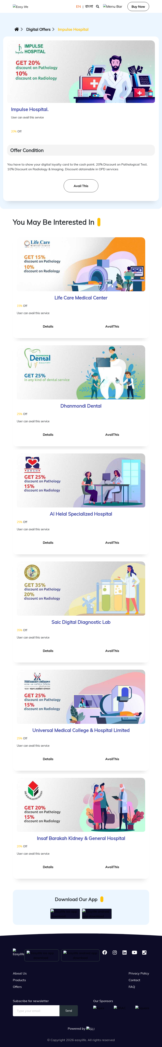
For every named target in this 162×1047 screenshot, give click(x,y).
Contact (134, 980)
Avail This (81, 186)
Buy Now (138, 6)
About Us (20, 973)
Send (68, 1011)
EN (78, 6)
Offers (17, 987)
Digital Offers (38, 29)
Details (48, 326)
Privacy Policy (139, 973)
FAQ (132, 987)
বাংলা (89, 6)
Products (19, 980)
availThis (112, 326)
